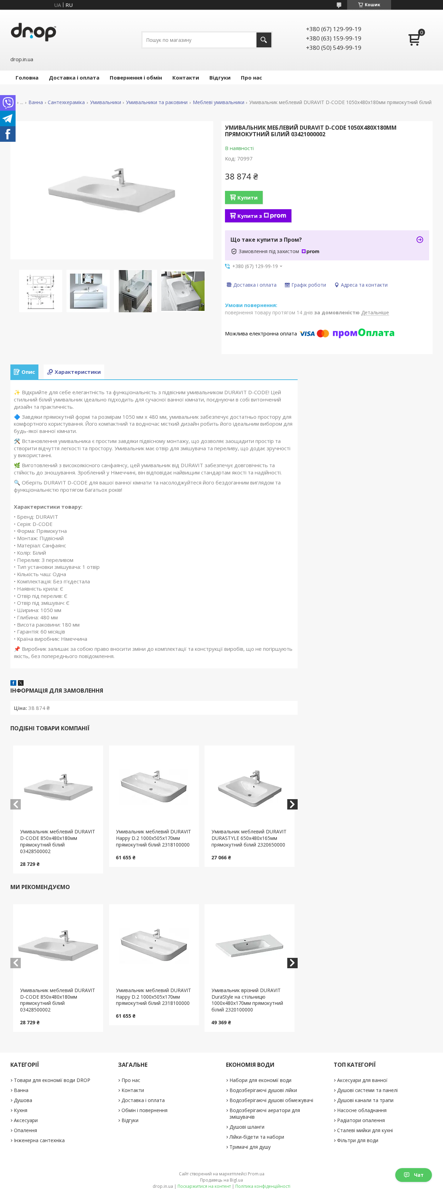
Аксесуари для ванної (362, 1080)
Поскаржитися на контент (204, 1186)
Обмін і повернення (144, 1110)
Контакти (185, 77)
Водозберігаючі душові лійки (263, 1090)
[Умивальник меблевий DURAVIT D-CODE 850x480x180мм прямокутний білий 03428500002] (58, 787)
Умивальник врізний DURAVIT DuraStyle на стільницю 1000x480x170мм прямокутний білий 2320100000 (247, 1000)
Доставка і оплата (74, 77)
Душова (23, 1100)
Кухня (20, 1110)
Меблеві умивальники (218, 102)
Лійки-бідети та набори (256, 1137)
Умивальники (105, 102)
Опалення (25, 1130)
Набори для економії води (260, 1080)
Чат (419, 1175)
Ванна (35, 102)
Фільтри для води (357, 1140)
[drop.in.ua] (33, 32)
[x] (21, 683)
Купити (247, 197)
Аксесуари (26, 1120)
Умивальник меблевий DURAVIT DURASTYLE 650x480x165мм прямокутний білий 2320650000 (249, 838)
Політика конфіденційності (262, 1186)
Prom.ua (256, 1174)
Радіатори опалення (361, 1120)
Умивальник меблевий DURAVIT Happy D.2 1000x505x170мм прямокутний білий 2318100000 (153, 838)
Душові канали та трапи (365, 1100)
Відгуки (219, 77)
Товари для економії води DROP (52, 1080)
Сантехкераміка (66, 102)
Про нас (251, 77)
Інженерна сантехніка (39, 1140)
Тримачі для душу (250, 1147)
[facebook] (13, 683)
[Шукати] (263, 40)
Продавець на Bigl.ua (221, 1180)
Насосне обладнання (362, 1110)
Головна (27, 77)
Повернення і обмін (136, 77)
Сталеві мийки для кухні (365, 1130)
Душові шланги (246, 1126)
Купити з (249, 215)
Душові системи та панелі (367, 1090)
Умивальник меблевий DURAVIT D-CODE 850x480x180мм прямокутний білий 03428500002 (57, 841)
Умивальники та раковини (157, 102)
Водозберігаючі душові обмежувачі (271, 1100)
